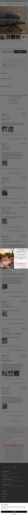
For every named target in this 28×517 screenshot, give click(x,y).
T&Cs (21, 265)
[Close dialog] (26, 250)
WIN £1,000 (21, 263)
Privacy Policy (24, 265)
